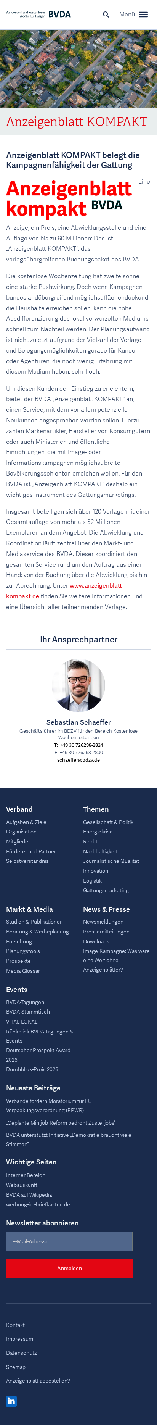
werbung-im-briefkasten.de (38, 1204)
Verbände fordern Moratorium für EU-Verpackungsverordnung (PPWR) (49, 1106)
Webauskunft (21, 1185)
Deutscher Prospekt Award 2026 (38, 1055)
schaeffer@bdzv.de (78, 760)
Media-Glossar (23, 971)
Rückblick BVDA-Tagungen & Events (40, 1036)
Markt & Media (29, 910)
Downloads (96, 941)
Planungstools (23, 951)
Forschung (19, 941)
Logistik (92, 881)
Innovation (95, 871)
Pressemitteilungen (106, 931)
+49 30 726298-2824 (81, 745)
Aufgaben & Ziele (26, 822)
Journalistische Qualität (111, 861)
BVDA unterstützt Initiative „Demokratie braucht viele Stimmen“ (68, 1140)
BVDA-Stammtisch (28, 1012)
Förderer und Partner (31, 851)
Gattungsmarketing (106, 890)
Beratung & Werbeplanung (37, 931)
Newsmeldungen (103, 921)
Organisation (21, 831)
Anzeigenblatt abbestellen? (38, 1381)
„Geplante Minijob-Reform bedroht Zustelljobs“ (60, 1123)
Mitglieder (18, 841)
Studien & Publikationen (34, 921)
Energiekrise (98, 831)
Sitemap (16, 1367)
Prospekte (18, 961)
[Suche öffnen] (106, 14)
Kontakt (15, 1325)
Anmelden (69, 1268)
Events (16, 990)
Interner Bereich (25, 1175)
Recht (90, 841)
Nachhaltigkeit (100, 851)
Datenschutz (21, 1353)
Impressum (19, 1339)
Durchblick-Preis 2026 (32, 1069)
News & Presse (106, 910)
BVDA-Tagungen (25, 1002)
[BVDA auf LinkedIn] (11, 1402)
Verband (19, 810)
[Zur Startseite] (38, 14)
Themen (96, 810)
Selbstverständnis (27, 861)
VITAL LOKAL (22, 1021)
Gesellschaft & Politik (108, 822)
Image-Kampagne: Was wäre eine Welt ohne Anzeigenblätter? (116, 960)
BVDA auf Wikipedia (29, 1195)
